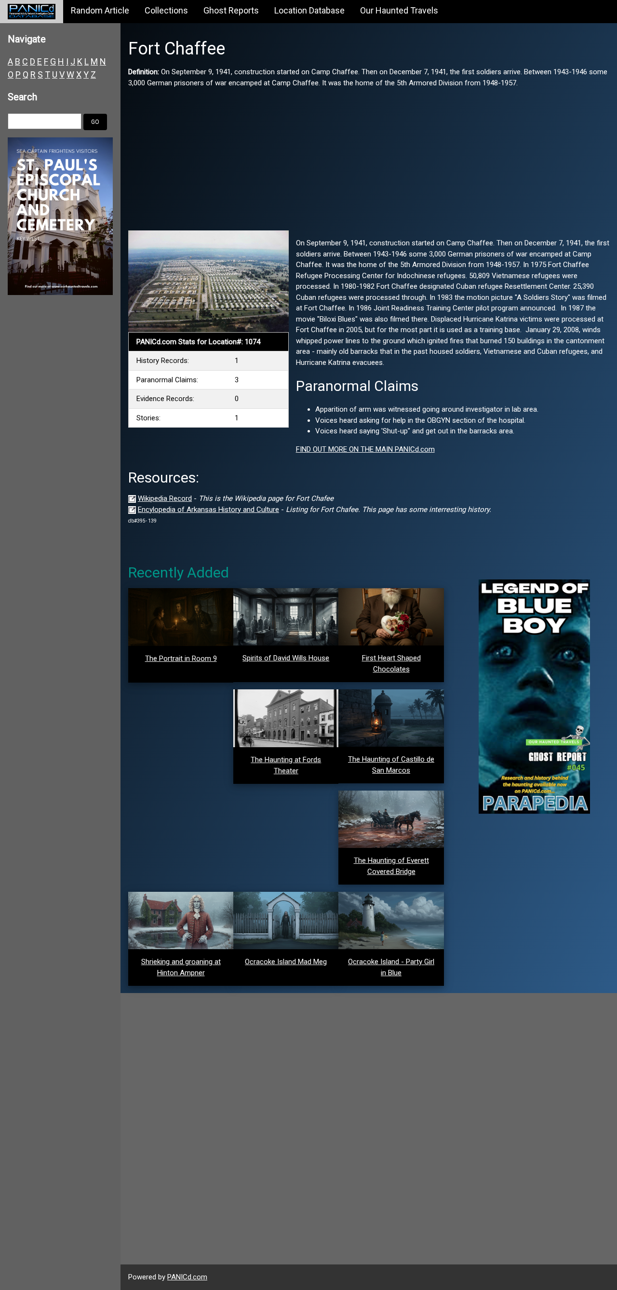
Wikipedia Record (165, 498)
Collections (166, 10)
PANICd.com (187, 1277)
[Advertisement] (368, 155)
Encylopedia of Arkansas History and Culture (208, 509)
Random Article (100, 10)
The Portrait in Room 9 (181, 658)
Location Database (309, 10)
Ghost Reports (231, 10)
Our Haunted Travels (399, 10)
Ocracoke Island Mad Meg (286, 961)
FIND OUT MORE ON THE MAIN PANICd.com (365, 449)
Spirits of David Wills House (285, 658)
